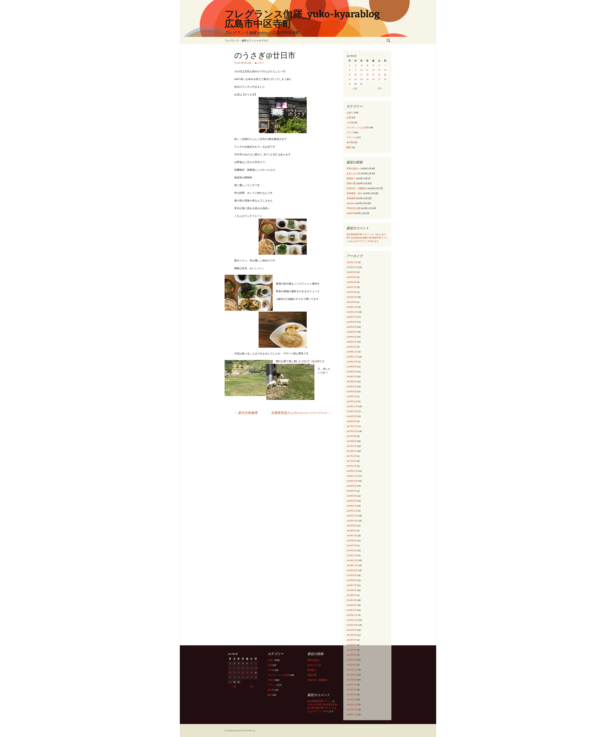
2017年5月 (351, 451)
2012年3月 (351, 694)
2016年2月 (351, 500)
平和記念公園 (353, 208)
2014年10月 (352, 570)
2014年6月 (351, 590)
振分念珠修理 (245, 413)
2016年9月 (351, 485)
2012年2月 (351, 699)
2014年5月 (351, 595)
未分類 (349, 142)
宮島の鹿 (350, 183)
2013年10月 (352, 625)
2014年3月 (351, 605)
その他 (349, 122)
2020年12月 (352, 307)
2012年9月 (351, 674)
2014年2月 (351, 610)
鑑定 (348, 147)
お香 (348, 117)
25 (367, 79)
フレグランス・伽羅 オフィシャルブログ (246, 40)
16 (355, 74)
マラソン (350, 137)
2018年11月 (352, 406)
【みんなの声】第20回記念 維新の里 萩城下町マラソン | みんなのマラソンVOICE (367, 238)
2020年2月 (351, 341)
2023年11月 (352, 267)
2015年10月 (352, 520)
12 (373, 69)
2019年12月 (352, 351)
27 (379, 79)
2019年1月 (351, 396)
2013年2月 (351, 664)
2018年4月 (351, 421)
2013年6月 (351, 644)
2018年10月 (352, 411)
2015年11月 (352, 515)
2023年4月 (351, 282)
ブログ (260, 62)
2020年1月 (351, 346)
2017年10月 (352, 431)
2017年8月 (351, 441)
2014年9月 (351, 575)
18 (367, 74)
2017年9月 (351, 436)
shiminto (350, 203)
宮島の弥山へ (353, 168)
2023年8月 (351, 277)
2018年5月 (351, 416)
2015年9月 (351, 525)
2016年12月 (352, 470)
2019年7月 (351, 376)
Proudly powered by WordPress (240, 730)
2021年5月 (351, 297)
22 (349, 79)
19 (373, 74)
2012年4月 (351, 689)
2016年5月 (351, 490)
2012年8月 (351, 679)
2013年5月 (351, 649)
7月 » (379, 88)
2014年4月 (351, 600)
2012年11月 (352, 669)
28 (385, 79)
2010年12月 (352, 714)
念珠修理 (350, 198)
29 (349, 83)
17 (361, 74)
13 (379, 69)
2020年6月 (351, 321)
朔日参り (350, 178)
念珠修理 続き (354, 193)
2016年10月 (352, 480)
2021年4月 (351, 302)
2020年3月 (351, 336)
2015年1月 (351, 555)
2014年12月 (352, 560)
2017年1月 (351, 466)
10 (361, 69)
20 (379, 74)
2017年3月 (351, 456)
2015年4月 (351, 550)
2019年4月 (351, 391)
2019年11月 (352, 356)
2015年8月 (351, 530)
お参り (349, 112)
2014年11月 (352, 565)
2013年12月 (352, 615)
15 (349, 74)
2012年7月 (351, 684)
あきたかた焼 (353, 173)
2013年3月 (351, 659)
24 (361, 79)
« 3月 (354, 88)
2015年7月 (351, 535)
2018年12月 (352, 401)
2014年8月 (351, 580)
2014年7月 (351, 585)
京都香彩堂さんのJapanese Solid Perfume (301, 413)
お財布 (349, 213)
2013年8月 (351, 634)
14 (385, 69)
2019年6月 (351, 381)
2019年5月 (351, 386)
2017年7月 (351, 446)
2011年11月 (352, 709)
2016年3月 (351, 495)
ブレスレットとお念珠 (357, 127)
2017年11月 (352, 426)
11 (367, 69)
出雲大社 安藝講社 (356, 188)
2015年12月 (352, 510)
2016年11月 (352, 475)
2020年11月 (352, 311)
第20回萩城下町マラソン (358, 234)
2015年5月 (351, 545)
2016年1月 (351, 505)
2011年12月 (352, 704)
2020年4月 (351, 331)
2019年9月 (351, 366)
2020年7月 (351, 316)
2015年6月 (351, 540)
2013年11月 (352, 620)
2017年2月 (351, 461)
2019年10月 (352, 361)
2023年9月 (351, 272)
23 (355, 79)
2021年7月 (351, 287)
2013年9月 (351, 629)
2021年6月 (351, 292)
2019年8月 (351, 371)
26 (373, 79)
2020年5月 (351, 326)
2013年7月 (351, 639)
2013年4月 (351, 654)
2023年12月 (352, 262)
